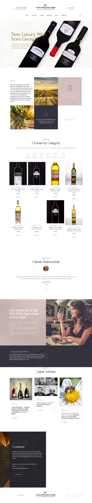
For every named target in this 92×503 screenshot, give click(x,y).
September (40, 400)
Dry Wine (16, 187)
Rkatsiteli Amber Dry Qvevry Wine (18, 228)
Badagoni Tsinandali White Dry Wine (55, 190)
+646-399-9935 (19, 466)
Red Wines (20, 187)
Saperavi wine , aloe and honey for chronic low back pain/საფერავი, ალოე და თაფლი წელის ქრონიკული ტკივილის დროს (70, 416)
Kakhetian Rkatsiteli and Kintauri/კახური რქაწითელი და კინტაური (44, 404)
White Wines (57, 187)
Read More (15, 417)
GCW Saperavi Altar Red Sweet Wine (36, 228)
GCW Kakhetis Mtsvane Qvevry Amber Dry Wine (74, 190)
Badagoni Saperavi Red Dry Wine (36, 190)
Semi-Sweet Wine (57, 225)
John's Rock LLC (21, 495)
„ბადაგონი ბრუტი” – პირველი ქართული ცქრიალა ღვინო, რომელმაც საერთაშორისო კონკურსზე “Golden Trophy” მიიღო (20, 411)
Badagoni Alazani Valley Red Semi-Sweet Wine (55, 228)
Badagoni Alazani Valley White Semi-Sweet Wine (74, 230)
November (14, 404)
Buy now (18, 196)
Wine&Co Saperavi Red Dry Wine (18, 190)
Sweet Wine (39, 225)
